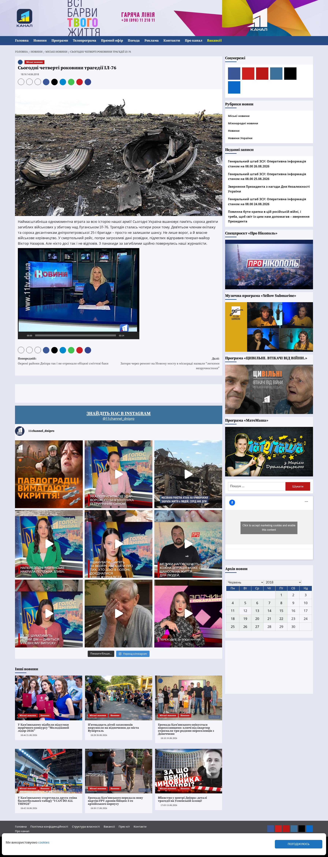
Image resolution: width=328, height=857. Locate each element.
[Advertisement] (84, 392)
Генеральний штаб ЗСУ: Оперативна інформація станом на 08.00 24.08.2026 (267, 201)
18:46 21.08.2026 (28, 735)
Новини (40, 40)
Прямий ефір (112, 40)
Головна (22, 40)
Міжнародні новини (243, 123)
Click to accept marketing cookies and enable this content (269, 527)
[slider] (75, 335)
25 (233, 626)
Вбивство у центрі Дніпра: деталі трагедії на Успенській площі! (182, 799)
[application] (78, 293)
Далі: (170, 363)
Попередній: (63, 361)
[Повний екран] (134, 335)
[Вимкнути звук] (128, 335)
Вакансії (214, 40)
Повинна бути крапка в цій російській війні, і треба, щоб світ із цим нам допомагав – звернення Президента (268, 216)
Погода (134, 40)
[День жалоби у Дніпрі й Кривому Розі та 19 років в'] (118, 474)
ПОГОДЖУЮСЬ (298, 844)
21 (269, 618)
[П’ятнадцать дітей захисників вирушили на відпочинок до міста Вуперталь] (118, 698)
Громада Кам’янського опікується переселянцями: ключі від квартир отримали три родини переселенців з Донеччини (186, 729)
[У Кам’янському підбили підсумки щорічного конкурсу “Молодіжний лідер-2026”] (48, 698)
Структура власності (86, 826)
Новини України (240, 138)
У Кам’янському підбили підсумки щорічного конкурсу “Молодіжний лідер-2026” (43, 728)
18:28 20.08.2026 (99, 735)
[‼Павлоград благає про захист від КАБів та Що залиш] (49, 474)
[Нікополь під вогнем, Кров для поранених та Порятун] (188, 544)
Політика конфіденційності (49, 826)
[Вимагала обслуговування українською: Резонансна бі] (188, 613)
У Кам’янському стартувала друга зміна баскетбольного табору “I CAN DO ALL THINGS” (47, 801)
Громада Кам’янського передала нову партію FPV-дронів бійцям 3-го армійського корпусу (115, 801)
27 (257, 626)
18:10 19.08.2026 (169, 738)
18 (233, 618)
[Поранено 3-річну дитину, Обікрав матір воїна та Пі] (49, 544)
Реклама (151, 40)
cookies (43, 842)
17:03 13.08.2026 (169, 805)
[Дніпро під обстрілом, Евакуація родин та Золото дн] (49, 613)
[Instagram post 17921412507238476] (188, 474)
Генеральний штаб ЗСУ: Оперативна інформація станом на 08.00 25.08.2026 (267, 176)
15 (281, 610)
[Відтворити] (23, 335)
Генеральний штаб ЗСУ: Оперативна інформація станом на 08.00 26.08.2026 (267, 163)
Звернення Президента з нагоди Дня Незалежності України (269, 188)
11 (233, 610)
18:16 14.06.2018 (30, 74)
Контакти (171, 40)
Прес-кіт (124, 826)
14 (269, 610)
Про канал (193, 40)
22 (281, 618)
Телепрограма (84, 40)
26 (245, 626)
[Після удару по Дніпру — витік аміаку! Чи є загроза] (118, 613)
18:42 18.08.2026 (28, 808)
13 (257, 610)
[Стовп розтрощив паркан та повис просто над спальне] (118, 544)
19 (245, 618)
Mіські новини (34, 62)
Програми (59, 40)
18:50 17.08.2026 (99, 808)
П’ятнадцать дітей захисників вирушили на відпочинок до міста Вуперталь (113, 728)
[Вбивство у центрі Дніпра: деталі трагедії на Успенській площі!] (188, 771)
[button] (310, 40)
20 (257, 618)
